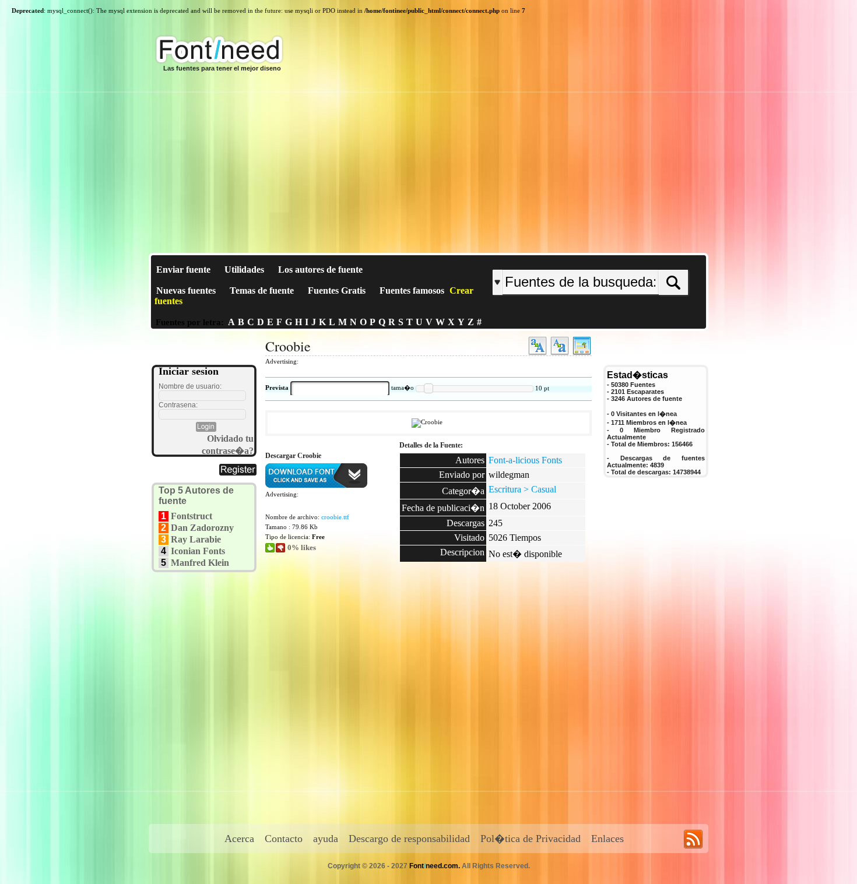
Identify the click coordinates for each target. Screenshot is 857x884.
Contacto (284, 838)
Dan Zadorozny (202, 528)
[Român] (622, 260)
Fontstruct (191, 516)
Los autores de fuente (320, 269)
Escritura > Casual (522, 489)
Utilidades (244, 269)
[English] (613, 260)
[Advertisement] (428, 165)
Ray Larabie (196, 539)
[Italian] (625, 260)
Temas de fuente (262, 290)
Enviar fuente (183, 269)
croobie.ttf (335, 516)
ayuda (325, 838)
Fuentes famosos (412, 290)
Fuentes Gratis (337, 290)
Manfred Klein (200, 563)
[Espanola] (628, 260)
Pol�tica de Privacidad (530, 838)
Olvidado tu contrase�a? (228, 445)
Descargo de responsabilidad (409, 838)
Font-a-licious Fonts (525, 460)
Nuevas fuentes (186, 290)
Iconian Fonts (198, 551)
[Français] (616, 260)
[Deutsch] (619, 260)
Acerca (239, 838)
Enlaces (607, 838)
